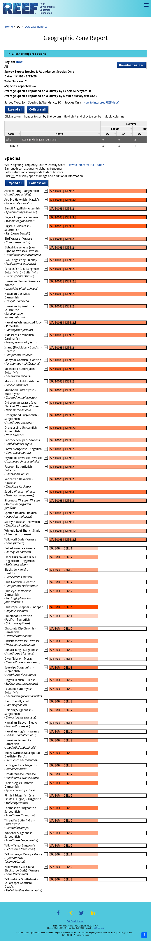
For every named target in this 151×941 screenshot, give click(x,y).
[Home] (29, 8)
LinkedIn (93, 915)
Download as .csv (131, 65)
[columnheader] (117, 128)
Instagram (69, 915)
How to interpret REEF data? (101, 102)
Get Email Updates (75, 921)
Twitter (81, 915)
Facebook (58, 915)
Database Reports (36, 26)
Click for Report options (28, 54)
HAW (19, 62)
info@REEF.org (98, 928)
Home (9, 26)
